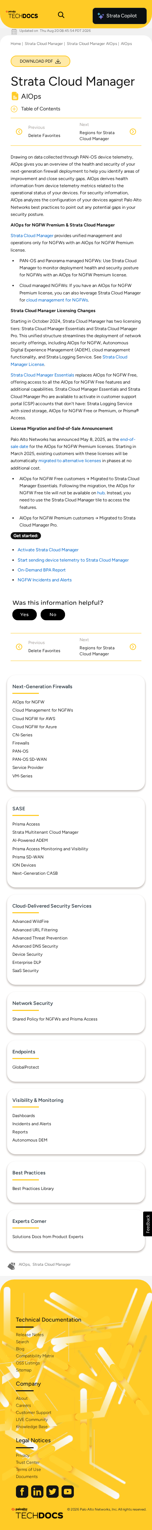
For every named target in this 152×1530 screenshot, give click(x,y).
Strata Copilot (121, 16)
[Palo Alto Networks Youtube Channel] (68, 1496)
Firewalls (20, 743)
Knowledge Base (32, 1426)
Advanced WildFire (30, 921)
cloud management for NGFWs (57, 300)
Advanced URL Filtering (35, 929)
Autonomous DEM (29, 1140)
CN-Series (22, 734)
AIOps (126, 43)
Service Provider (27, 767)
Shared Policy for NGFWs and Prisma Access (55, 1019)
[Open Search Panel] (61, 16)
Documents (27, 1476)
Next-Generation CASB (35, 873)
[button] (147, 1224)
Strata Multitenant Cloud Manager (45, 832)
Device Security (27, 954)
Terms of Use (28, 1469)
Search (22, 1341)
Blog (20, 1348)
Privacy (22, 1455)
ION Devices (24, 865)
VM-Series (22, 775)
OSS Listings (28, 1363)
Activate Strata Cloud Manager (48, 549)
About (22, 1398)
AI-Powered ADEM (30, 840)
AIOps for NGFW (28, 702)
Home (16, 43)
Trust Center (28, 1462)
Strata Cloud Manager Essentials (42, 375)
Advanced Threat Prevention (40, 938)
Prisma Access (26, 824)
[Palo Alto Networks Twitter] (53, 1496)
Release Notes (30, 1334)
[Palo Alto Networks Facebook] (22, 1496)
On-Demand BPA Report (42, 570)
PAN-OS (20, 751)
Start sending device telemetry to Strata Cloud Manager (73, 560)
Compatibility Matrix (35, 1355)
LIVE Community (32, 1419)
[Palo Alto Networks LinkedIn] (38, 1496)
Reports (20, 1131)
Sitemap (23, 1370)
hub (101, 492)
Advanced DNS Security (35, 946)
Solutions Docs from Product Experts (47, 1236)
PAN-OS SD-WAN (29, 759)
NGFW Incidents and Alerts (45, 579)
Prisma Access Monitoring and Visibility (50, 848)
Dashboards (23, 1115)
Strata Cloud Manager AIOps (92, 43)
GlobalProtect (25, 1067)
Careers (23, 1405)
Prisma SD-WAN (27, 857)
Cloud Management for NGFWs (42, 710)
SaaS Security (25, 970)
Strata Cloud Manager (44, 43)
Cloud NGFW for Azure (34, 726)
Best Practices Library (33, 1188)
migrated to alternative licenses (70, 460)
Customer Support (33, 1412)
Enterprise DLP (26, 962)
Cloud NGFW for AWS (33, 718)
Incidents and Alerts (31, 1123)
